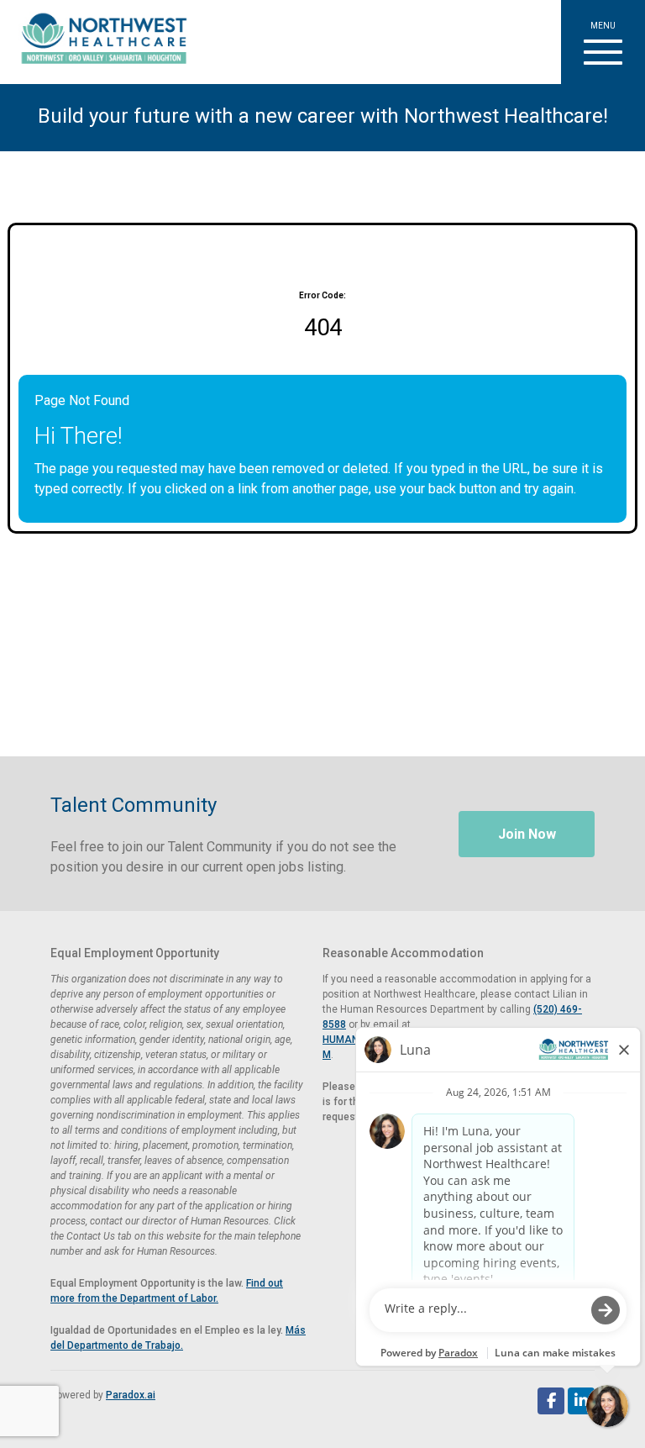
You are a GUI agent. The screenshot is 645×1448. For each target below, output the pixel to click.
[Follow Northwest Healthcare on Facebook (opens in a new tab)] (551, 1400)
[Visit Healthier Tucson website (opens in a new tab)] (98, 42)
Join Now (527, 834)
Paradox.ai (130, 1395)
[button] (603, 42)
